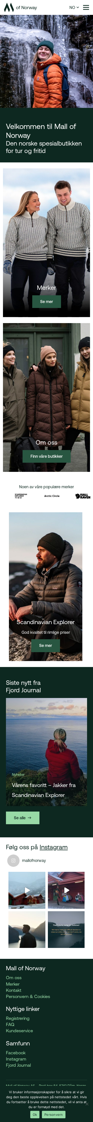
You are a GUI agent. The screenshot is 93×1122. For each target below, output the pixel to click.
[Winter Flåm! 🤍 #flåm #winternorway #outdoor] (66, 890)
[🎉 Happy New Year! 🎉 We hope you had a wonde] (26, 929)
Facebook (16, 1052)
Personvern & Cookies (28, 996)
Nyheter (18, 774)
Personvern (53, 1115)
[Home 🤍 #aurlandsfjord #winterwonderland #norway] (26, 890)
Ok (35, 1115)
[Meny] (86, 7)
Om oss (14, 977)
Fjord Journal (18, 1065)
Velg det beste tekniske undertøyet (40, 790)
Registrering (18, 1018)
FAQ (10, 1024)
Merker (13, 984)
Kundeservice (19, 1030)
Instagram (54, 847)
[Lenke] (20, 7)
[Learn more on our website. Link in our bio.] (66, 929)
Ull (28, 774)
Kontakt (13, 990)
